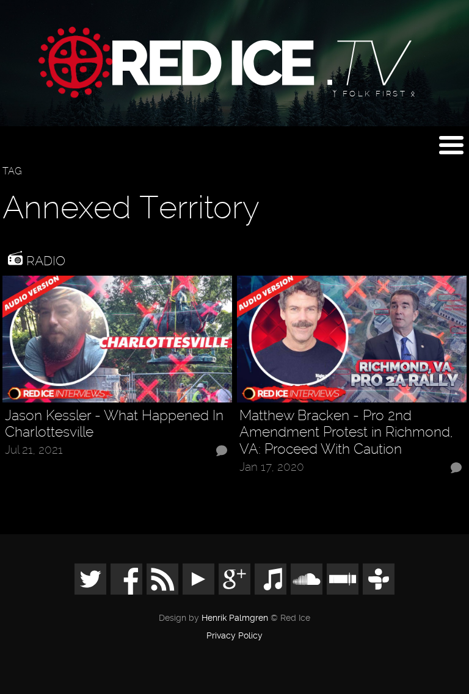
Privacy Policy (234, 636)
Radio (44, 260)
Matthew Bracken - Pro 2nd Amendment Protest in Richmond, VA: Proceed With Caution (346, 432)
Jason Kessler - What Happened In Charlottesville (114, 424)
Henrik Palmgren (235, 618)
